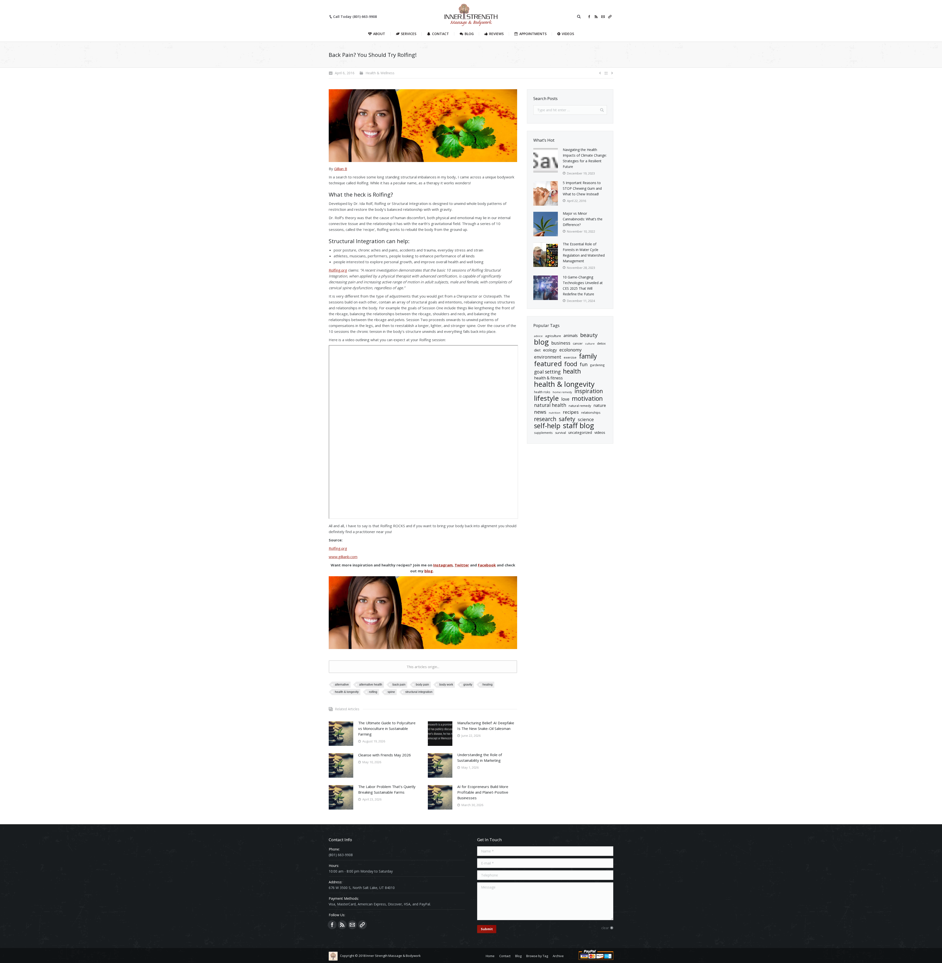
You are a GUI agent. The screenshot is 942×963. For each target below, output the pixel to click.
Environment (547, 357)
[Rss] (596, 17)
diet (537, 350)
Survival (560, 433)
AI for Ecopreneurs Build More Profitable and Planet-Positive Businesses (482, 792)
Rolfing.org (338, 270)
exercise (570, 357)
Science (586, 419)
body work (446, 684)
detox (601, 343)
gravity (467, 684)
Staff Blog (578, 425)
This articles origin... (422, 666)
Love (565, 399)
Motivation (587, 398)
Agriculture (553, 336)
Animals (570, 335)
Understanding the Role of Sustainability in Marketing (479, 757)
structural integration (418, 692)
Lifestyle (546, 398)
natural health (550, 405)
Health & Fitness (548, 378)
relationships (591, 412)
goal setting (547, 372)
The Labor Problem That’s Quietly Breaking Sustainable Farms (387, 789)
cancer (578, 343)
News (540, 412)
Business (560, 343)
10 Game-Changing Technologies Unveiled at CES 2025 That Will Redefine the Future (583, 285)
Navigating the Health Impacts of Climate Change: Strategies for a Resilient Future (585, 158)
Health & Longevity (347, 692)
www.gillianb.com (343, 556)
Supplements (543, 433)
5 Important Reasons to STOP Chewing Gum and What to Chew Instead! (582, 188)
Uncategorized (580, 432)
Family (588, 356)
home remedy (562, 392)
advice (538, 336)
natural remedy (580, 405)
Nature (599, 405)
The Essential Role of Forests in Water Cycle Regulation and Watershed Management (584, 252)
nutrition (554, 412)
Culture (590, 343)
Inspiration (589, 391)
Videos (599, 432)
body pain (422, 684)
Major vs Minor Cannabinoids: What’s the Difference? (582, 219)
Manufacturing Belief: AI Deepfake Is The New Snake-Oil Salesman (485, 725)
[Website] (610, 17)
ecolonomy (570, 350)
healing (488, 684)
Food (570, 364)
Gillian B (340, 168)
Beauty (589, 335)
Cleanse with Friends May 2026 (384, 754)
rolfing (373, 692)
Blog (541, 342)
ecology (550, 350)
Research (545, 419)
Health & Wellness (380, 73)
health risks (542, 392)
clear (605, 927)
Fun (584, 364)
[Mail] (603, 17)
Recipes (571, 412)
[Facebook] (589, 17)
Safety (567, 419)
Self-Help (547, 425)
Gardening (597, 365)
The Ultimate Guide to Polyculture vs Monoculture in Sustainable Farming (387, 728)
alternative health (370, 684)
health (572, 371)
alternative (342, 684)
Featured (548, 363)
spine (391, 692)
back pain (399, 684)
